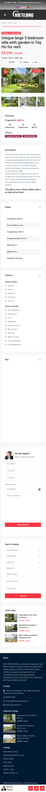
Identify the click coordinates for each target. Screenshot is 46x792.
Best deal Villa (29, 136)
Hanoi (5, 58)
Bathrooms (10, 568)
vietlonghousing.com (13, 705)
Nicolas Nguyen (22, 453)
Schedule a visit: (10, 484)
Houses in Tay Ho (13, 136)
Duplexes (6, 766)
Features (9, 275)
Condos (6, 769)
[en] (16, 7)
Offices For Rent (9, 773)
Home (3, 23)
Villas (15, 23)
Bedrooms (10, 562)
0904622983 (10, 697)
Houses (9, 23)
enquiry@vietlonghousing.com (30, 2)
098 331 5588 (11, 2)
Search (23, 596)
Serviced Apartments (11, 755)
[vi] (28, 7)
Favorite (25, 62)
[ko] (25, 7)
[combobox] (23, 550)
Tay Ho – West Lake (15, 58)
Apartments (7, 752)
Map (7, 359)
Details (8, 207)
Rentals (5, 33)
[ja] (22, 7)
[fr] (19, 7)
